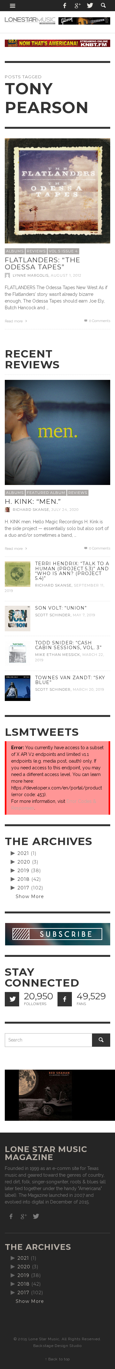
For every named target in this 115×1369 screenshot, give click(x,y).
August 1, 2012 (66, 275)
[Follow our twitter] (12, 999)
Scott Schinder (53, 615)
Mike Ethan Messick (57, 654)
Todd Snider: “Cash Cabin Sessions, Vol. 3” (68, 645)
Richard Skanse (31, 509)
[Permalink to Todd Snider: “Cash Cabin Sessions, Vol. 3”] (17, 653)
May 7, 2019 (84, 615)
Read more (14, 321)
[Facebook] (65, 5)
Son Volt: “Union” (61, 608)
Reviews (36, 251)
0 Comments (99, 321)
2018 (24, 879)
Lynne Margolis (31, 275)
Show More (30, 896)
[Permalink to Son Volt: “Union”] (17, 618)
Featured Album (46, 492)
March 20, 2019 (88, 689)
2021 (23, 853)
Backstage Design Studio (57, 1345)
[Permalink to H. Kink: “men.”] (57, 432)
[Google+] (77, 5)
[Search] (13, 5)
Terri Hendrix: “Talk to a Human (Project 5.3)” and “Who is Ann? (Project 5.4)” (72, 571)
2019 (23, 870)
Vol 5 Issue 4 (63, 251)
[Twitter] (89, 5)
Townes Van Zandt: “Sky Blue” (70, 680)
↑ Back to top (57, 1359)
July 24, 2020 (65, 509)
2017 (23, 888)
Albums (15, 251)
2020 (24, 862)
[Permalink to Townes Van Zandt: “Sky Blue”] (17, 687)
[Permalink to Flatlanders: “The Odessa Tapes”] (57, 190)
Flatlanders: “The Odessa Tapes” (42, 263)
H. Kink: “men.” (33, 501)
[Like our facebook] (64, 999)
